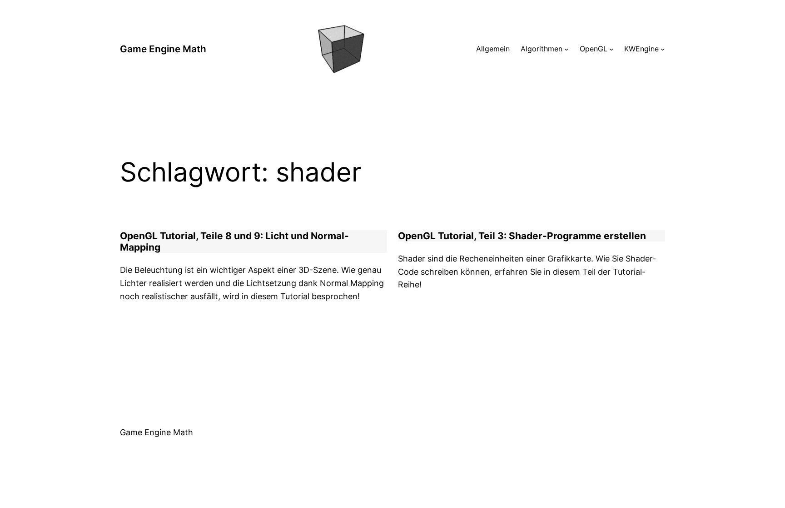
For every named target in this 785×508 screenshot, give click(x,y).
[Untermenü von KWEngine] (663, 49)
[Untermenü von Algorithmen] (566, 49)
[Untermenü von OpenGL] (611, 49)
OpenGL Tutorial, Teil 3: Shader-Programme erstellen (522, 235)
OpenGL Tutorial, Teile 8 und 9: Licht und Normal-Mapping (234, 241)
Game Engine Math (163, 49)
